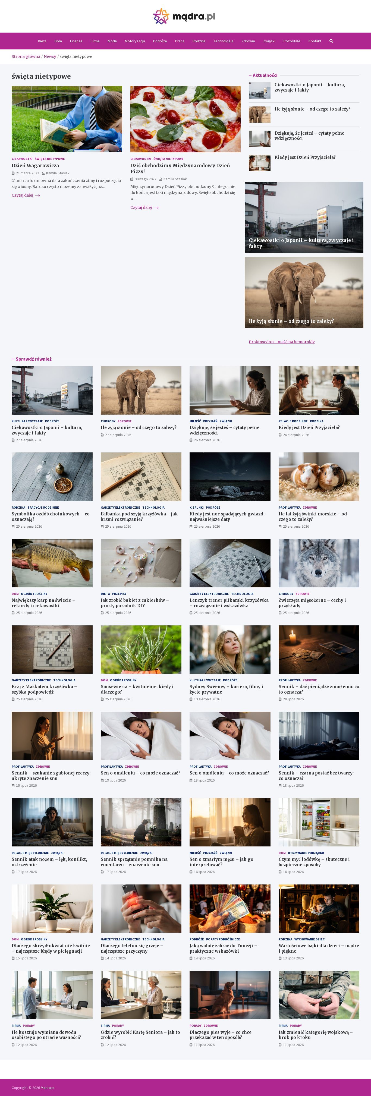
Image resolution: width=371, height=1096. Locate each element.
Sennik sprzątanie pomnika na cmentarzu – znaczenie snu (134, 862)
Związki (269, 41)
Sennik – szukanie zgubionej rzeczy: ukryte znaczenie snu (51, 775)
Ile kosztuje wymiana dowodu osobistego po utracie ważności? (46, 1035)
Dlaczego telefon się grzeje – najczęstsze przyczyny (132, 948)
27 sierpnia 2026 (29, 439)
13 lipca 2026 (293, 958)
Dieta (42, 41)
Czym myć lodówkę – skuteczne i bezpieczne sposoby (314, 862)
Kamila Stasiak (58, 173)
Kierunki (197, 507)
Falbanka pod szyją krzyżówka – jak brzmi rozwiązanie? (139, 516)
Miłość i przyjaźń (204, 421)
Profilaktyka (290, 507)
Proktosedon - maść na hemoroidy (282, 341)
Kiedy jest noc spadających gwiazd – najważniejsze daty (228, 516)
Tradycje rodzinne (43, 507)
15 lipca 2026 (26, 958)
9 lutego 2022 (145, 179)
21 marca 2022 (27, 173)
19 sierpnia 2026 (207, 699)
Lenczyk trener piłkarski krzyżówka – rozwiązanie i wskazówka (229, 603)
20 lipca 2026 (293, 699)
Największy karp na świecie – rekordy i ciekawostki (43, 603)
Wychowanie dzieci (310, 939)
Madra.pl (48, 1087)
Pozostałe (292, 41)
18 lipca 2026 (204, 780)
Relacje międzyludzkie (30, 853)
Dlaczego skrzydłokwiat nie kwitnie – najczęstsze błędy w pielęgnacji (51, 948)
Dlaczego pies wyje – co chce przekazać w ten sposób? (220, 1035)
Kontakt (315, 41)
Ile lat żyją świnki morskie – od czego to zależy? (313, 516)
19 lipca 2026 (26, 785)
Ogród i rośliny (34, 594)
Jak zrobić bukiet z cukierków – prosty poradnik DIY (135, 603)
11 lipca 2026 (204, 1044)
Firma (95, 41)
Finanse (76, 41)
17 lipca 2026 (26, 871)
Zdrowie (248, 41)
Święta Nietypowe (50, 159)
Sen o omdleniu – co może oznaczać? (140, 773)
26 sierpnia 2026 (207, 439)
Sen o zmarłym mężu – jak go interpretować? (221, 862)
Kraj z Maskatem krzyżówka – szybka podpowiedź (44, 689)
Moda (112, 41)
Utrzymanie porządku (306, 853)
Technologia (223, 41)
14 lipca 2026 (115, 958)
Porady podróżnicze (223, 939)
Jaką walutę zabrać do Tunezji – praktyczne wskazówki (223, 948)
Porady (29, 1025)
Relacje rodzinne (293, 421)
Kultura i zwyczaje (27, 421)
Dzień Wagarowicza (35, 166)
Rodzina (199, 41)
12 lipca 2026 (26, 1044)
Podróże (160, 41)
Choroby (108, 421)
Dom (58, 41)
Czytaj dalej (23, 195)
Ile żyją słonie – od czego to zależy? (312, 109)
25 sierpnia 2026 (29, 526)
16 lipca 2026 (204, 871)
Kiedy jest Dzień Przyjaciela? (305, 157)
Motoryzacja (135, 41)
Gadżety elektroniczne (120, 507)
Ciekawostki (22, 159)
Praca (179, 41)
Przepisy (119, 594)
